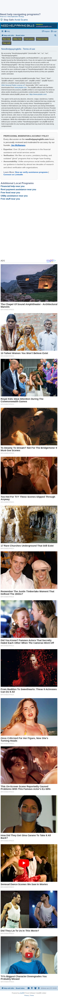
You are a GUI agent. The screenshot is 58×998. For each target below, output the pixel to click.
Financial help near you (13, 186)
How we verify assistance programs (31, 172)
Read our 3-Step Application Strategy (12, 16)
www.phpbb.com (21, 87)
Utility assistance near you (14, 196)
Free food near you (10, 192)
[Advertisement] (21, 6)
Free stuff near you (10, 199)
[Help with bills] (29, 25)
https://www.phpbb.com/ (38, 94)
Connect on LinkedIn (13, 174)
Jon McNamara (18, 145)
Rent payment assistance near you (18, 189)
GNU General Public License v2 (13, 85)
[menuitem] (7, 31)
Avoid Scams (21, 19)
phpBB (22, 993)
